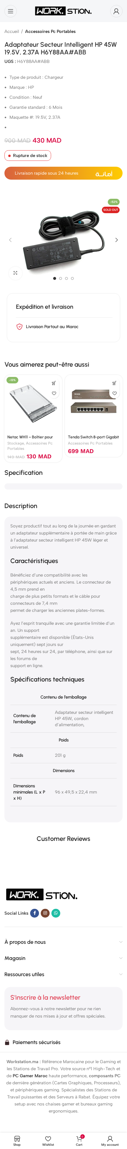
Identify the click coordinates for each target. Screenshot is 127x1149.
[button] (10, 240)
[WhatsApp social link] (55, 913)
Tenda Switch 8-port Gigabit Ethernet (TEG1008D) (93, 439)
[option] (54, 278)
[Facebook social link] (34, 913)
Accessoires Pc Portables (50, 31)
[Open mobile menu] (10, 11)
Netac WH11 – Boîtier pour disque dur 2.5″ (30, 439)
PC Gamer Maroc (30, 1075)
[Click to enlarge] (15, 273)
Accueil (11, 31)
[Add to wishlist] (54, 393)
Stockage (15, 443)
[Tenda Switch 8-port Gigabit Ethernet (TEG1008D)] (94, 403)
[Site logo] (63, 10)
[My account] (116, 11)
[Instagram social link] (45, 913)
